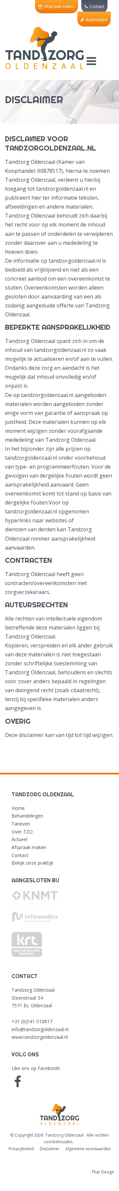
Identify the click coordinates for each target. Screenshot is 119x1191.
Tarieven (21, 824)
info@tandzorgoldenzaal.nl (40, 1029)
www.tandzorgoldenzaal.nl (40, 1037)
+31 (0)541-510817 (32, 1021)
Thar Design (103, 1172)
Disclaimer (50, 1149)
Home (18, 808)
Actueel (19, 839)
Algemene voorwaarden (88, 1149)
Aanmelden (95, 20)
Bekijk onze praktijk (32, 863)
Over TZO (22, 831)
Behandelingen (27, 816)
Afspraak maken (58, 6)
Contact (96, 6)
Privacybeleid (21, 1149)
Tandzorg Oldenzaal (64, 1135)
